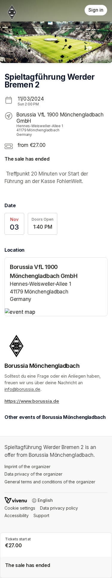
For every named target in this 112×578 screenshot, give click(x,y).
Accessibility (16, 515)
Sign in (95, 10)
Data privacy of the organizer (33, 473)
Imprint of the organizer (27, 466)
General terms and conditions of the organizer (49, 481)
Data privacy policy (59, 508)
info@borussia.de (22, 389)
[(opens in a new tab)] (56, 312)
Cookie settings (19, 508)
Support (41, 515)
